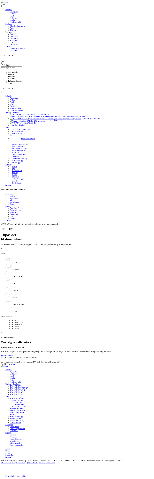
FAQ (12, 216)
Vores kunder (14, 40)
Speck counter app (16, 416)
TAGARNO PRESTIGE (19, 388)
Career (7, 451)
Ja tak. (13, 364)
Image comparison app (18, 406)
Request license (15, 210)
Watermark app (15, 423)
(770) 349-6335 (32, 463)
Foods (12, 16)
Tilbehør (13, 30)
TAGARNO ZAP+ (17, 392)
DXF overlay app (16, 402)
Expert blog (14, 431)
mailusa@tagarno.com (47, 463)
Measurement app (16, 408)
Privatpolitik (9, 476)
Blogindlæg (14, 38)
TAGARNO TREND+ (18, 390)
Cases (12, 42)
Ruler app (13, 414)
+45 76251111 (6, 463)
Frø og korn (14, 12)
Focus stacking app (17, 404)
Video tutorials (15, 443)
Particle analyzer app (17, 410)
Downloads (14, 36)
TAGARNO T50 (16, 386)
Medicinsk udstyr (16, 22)
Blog (11, 200)
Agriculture (14, 98)
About (7, 449)
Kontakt (8, 46)
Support (8, 206)
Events (7, 453)
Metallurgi (13, 18)
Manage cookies (20, 476)
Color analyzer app (16, 400)
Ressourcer (9, 194)
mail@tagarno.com (18, 463)
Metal (12, 104)
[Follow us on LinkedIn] (7, 468)
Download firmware (17, 208)
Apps (12, 28)
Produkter (8, 24)
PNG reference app (17, 412)
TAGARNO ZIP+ (16, 394)
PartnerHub (14, 214)
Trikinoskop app (16, 419)
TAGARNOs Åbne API (18, 398)
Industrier (8, 10)
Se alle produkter (7, 355)
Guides (12, 34)
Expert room (14, 44)
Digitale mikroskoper (17, 26)
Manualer (13, 212)
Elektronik (13, 14)
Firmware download (17, 445)
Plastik (12, 20)
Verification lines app (17, 421)
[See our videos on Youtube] (7, 472)
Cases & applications (17, 429)
